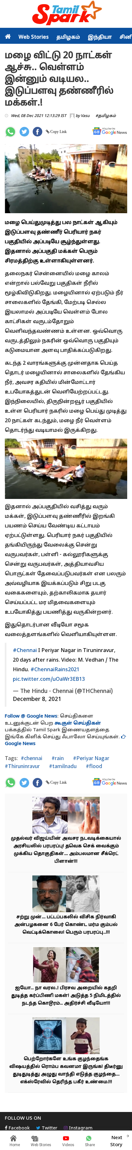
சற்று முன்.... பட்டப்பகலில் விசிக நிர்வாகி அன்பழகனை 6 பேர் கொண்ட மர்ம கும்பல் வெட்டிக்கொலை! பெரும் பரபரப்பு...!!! (66, 924)
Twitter (48, 1128)
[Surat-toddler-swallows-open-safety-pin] (66, 1037)
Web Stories (34, 37)
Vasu (85, 116)
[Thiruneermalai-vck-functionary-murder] (66, 895)
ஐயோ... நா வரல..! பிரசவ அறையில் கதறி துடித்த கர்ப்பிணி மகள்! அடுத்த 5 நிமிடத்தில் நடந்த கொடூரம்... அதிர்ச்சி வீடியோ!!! (66, 995)
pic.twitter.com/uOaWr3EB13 (49, 679)
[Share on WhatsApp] (10, 131)
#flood (93, 766)
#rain (57, 758)
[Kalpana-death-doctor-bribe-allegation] (66, 966)
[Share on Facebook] (37, 131)
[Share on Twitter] (24, 131)
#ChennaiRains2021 (54, 670)
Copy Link (58, 132)
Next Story (116, 1141)
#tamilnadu (62, 766)
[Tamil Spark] (66, 14)
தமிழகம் (68, 37)
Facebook (18, 1128)
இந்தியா (100, 37)
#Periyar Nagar (90, 758)
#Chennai (25, 651)
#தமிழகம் (105, 116)
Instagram (80, 1128)
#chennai (31, 758)
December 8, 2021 (37, 699)
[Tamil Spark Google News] (109, 131)
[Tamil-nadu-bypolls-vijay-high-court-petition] (66, 816)
